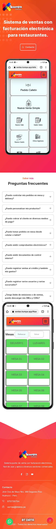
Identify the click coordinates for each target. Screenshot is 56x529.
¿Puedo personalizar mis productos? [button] (22, 208)
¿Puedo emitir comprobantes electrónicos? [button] (26, 245)
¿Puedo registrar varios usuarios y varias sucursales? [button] (25, 283)
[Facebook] (21, 474)
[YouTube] (32, 474)
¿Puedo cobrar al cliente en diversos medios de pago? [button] (26, 220)
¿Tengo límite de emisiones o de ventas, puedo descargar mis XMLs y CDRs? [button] (24, 296)
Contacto (29, 47)
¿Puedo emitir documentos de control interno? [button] (23, 256)
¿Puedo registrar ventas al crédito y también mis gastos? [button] (26, 270)
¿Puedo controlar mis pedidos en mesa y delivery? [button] (24, 197)
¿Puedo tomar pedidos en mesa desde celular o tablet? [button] (23, 233)
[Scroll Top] (50, 521)
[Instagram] (27, 474)
